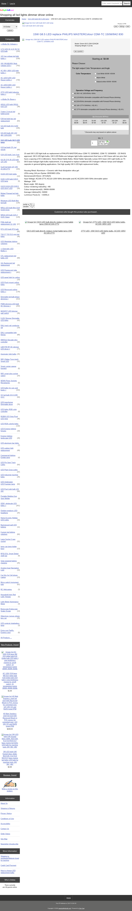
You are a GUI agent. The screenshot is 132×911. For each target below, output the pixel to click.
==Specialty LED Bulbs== (7, 250)
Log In (12, 3)
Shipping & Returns (8, 808)
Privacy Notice (6, 813)
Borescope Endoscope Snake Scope (10, 610)
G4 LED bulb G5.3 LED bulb (10, 127)
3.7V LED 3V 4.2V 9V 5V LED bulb (10, 50)
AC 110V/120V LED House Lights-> (10, 79)
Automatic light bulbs (10, 354)
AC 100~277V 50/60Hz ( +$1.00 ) (85, 105)
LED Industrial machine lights (10, 476)
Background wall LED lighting (10, 526)
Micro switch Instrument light (10, 583)
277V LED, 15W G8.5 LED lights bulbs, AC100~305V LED (103, 232)
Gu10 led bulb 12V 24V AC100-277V (10, 168)
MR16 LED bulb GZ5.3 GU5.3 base (10, 216)
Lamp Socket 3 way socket (10, 540)
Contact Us (5, 829)
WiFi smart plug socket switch (10, 375)
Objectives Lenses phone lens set (10, 617)
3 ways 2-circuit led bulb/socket (10, 113)
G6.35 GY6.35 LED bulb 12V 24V (10, 161)
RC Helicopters (10, 589)
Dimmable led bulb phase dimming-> (10, 298)
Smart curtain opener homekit (10, 367)
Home (3, 3)
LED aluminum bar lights (10, 444)
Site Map (4, 839)
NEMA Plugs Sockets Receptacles (10, 382)
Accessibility (5, 824)
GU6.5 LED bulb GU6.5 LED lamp (10, 180)
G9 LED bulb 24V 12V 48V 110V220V (10, 134)
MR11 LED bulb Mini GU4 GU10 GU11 (10, 209)
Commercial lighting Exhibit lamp (10, 456)
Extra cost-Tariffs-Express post (10, 631)
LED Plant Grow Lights (10, 470)
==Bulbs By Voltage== (9, 44)
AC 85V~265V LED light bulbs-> (10, 72)
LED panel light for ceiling (10, 278)
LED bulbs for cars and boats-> (10, 389)
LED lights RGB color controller (10, 410)
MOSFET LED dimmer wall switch (10, 312)
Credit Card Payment (8, 865)
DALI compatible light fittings (10, 334)
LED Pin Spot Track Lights (10, 464)
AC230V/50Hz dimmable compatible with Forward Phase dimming (97, 101)
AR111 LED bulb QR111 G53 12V (10, 106)
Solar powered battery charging (10, 562)
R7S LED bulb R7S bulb (10, 230)
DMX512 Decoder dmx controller (10, 341)
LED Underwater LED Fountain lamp (10, 483)
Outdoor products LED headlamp (10, 512)
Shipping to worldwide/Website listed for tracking (10, 858)
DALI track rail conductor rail (10, 327)
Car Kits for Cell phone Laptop (10, 576)
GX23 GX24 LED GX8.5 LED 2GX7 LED (10, 187)
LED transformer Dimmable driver (10, 403)
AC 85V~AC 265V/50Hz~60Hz (85, 93)
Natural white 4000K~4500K (107, 81)
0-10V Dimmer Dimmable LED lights (10, 319)
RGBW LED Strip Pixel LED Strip (10, 418)
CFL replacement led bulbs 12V (10, 257)
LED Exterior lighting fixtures (10, 430)
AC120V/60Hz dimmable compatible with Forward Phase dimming (97, 97)
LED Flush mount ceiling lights (10, 284)
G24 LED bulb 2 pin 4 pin (10, 155)
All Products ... (6, 638)
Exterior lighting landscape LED (10, 437)
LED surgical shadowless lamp (10, 624)
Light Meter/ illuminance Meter (10, 603)
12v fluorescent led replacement (10, 264)
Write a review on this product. (10, 790)
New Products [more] (10, 645)
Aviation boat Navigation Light (10, 569)
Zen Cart (81, 908)
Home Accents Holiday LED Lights (10, 519)
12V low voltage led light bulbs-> (10, 57)
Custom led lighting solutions (10, 533)
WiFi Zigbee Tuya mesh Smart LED (10, 360)
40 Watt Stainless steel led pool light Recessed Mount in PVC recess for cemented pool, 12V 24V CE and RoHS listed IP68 (9, 720)
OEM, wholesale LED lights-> (10, 505)
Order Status (5, 834)
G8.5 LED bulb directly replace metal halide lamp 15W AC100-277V (49, 232)
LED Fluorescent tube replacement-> (10, 271)
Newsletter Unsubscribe (9, 844)
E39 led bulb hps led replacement (10, 120)
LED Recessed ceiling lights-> (10, 291)
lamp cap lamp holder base (10, 548)
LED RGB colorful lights (10, 424)
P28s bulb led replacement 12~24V (10, 223)
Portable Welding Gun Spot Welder (10, 497)
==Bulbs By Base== (8, 99)
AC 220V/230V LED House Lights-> (10, 86)
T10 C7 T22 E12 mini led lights (10, 235)
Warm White (101, 77)
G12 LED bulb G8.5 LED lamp (38, 19)
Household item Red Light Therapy (10, 596)
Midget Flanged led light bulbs (10, 194)
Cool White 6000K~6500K (106, 73)
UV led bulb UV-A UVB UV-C (10, 396)
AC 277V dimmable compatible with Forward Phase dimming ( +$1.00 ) (99, 109)
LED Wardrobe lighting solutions (10, 243)
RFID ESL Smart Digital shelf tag (10, 555)
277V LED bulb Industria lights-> (10, 93)
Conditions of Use (7, 819)
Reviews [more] (9, 775)
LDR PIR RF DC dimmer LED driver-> (10, 348)
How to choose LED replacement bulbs (8, 872)
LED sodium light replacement (10, 449)
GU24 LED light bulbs (10, 174)
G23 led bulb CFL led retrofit (10, 148)
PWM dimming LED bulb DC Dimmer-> (10, 305)
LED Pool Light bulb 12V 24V (10, 490)
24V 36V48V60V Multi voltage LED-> (10, 65)
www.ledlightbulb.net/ (65, 908)
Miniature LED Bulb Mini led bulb (10, 202)
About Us (4, 803)
